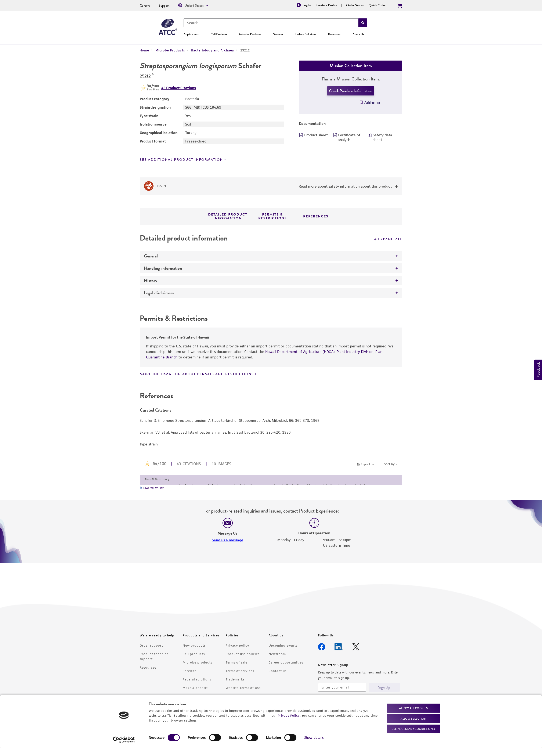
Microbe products (197, 662)
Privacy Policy (289, 715)
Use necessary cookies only (413, 729)
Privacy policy (237, 645)
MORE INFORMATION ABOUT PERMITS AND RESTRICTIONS (197, 374)
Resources (334, 34)
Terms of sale (236, 662)
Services (278, 34)
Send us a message (227, 540)
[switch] (215, 737)
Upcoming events (283, 645)
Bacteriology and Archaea (212, 50)
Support (164, 5)
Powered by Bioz (153, 488)
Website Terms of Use (243, 688)
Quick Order (377, 5)
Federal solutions (197, 679)
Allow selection (413, 718)
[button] (362, 22)
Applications (191, 34)
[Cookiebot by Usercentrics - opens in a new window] (123, 740)
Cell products (194, 654)
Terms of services (240, 671)
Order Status (355, 5)
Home (144, 50)
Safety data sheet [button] (382, 137)
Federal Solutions (305, 34)
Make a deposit (195, 688)
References (315, 216)
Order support (151, 645)
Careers (145, 5)
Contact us (277, 671)
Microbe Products (250, 34)
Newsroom (277, 654)
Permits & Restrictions (272, 216)
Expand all (390, 239)
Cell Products (219, 34)
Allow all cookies (413, 708)
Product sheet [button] (316, 135)
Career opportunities (286, 662)
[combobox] (271, 22)
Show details (314, 737)
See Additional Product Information (181, 159)
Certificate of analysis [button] (349, 137)
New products (194, 645)
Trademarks (235, 679)
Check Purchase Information (350, 91)
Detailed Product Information (227, 216)
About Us (358, 34)
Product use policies (242, 654)
